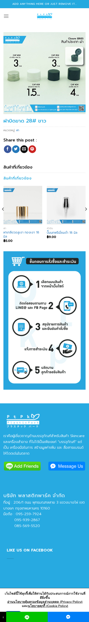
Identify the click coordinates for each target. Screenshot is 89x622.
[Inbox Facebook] (68, 617)
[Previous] (3, 218)
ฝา (17, 130)
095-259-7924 (29, 514)
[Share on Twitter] (16, 149)
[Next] (86, 218)
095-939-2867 (21, 520)
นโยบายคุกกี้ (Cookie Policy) (48, 606)
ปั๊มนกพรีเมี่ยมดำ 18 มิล (62, 233)
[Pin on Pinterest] (32, 149)
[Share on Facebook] (7, 149)
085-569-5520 (21, 526)
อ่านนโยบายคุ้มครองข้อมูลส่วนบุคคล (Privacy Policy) (45, 602)
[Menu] (6, 16)
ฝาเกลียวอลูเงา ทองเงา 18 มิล (21, 234)
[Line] (26, 617)
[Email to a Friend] (24, 149)
